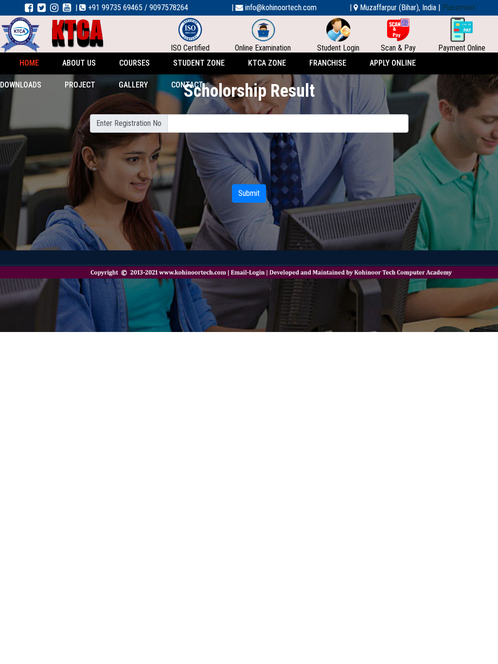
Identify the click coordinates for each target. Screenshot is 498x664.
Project (80, 84)
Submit (249, 193)
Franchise (327, 63)
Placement (458, 7)
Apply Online (393, 63)
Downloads (20, 84)
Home (29, 63)
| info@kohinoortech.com (274, 7)
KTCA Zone (267, 63)
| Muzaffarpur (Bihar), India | (395, 7)
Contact (187, 84)
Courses (134, 63)
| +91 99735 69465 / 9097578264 (131, 7)
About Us (79, 63)
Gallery (133, 84)
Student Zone (199, 63)
